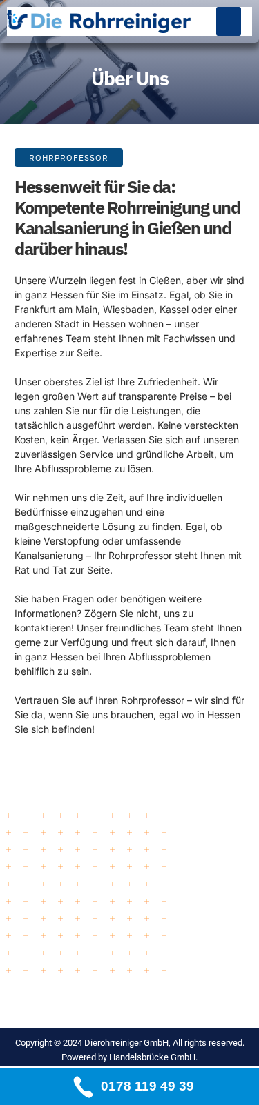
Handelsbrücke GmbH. (153, 1057)
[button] (228, 21)
